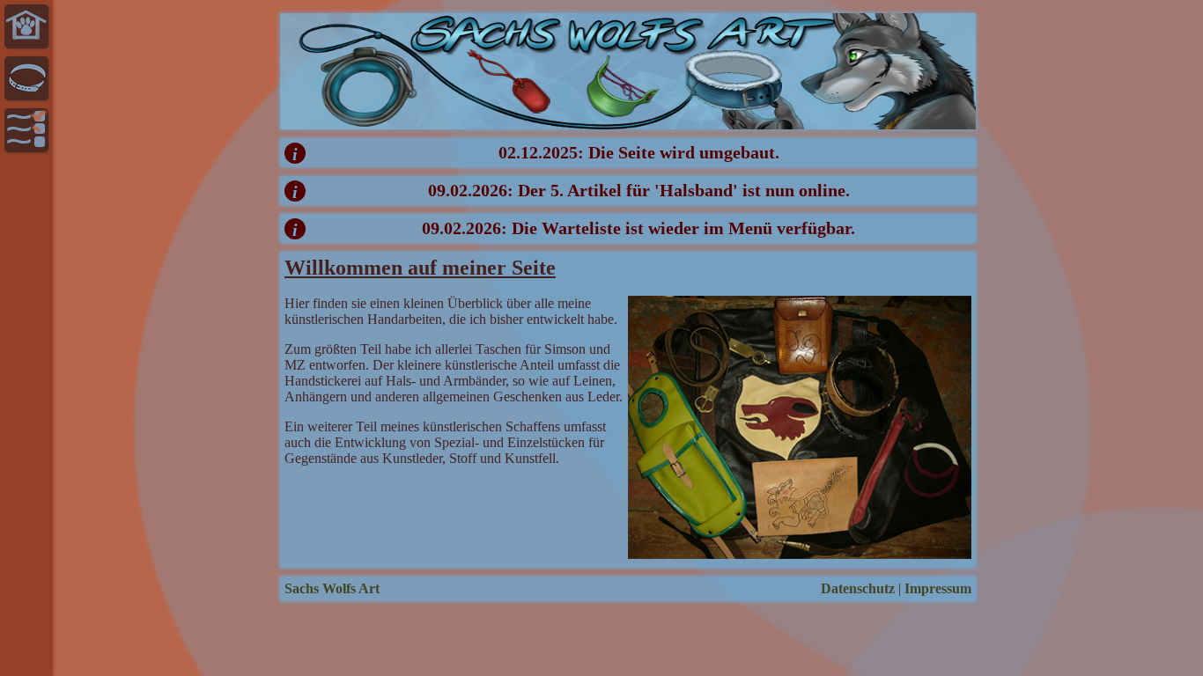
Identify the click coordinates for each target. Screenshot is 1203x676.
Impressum (937, 588)
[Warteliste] (26, 130)
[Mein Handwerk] (26, 78)
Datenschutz (858, 588)
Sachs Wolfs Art (332, 588)
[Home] (26, 26)
